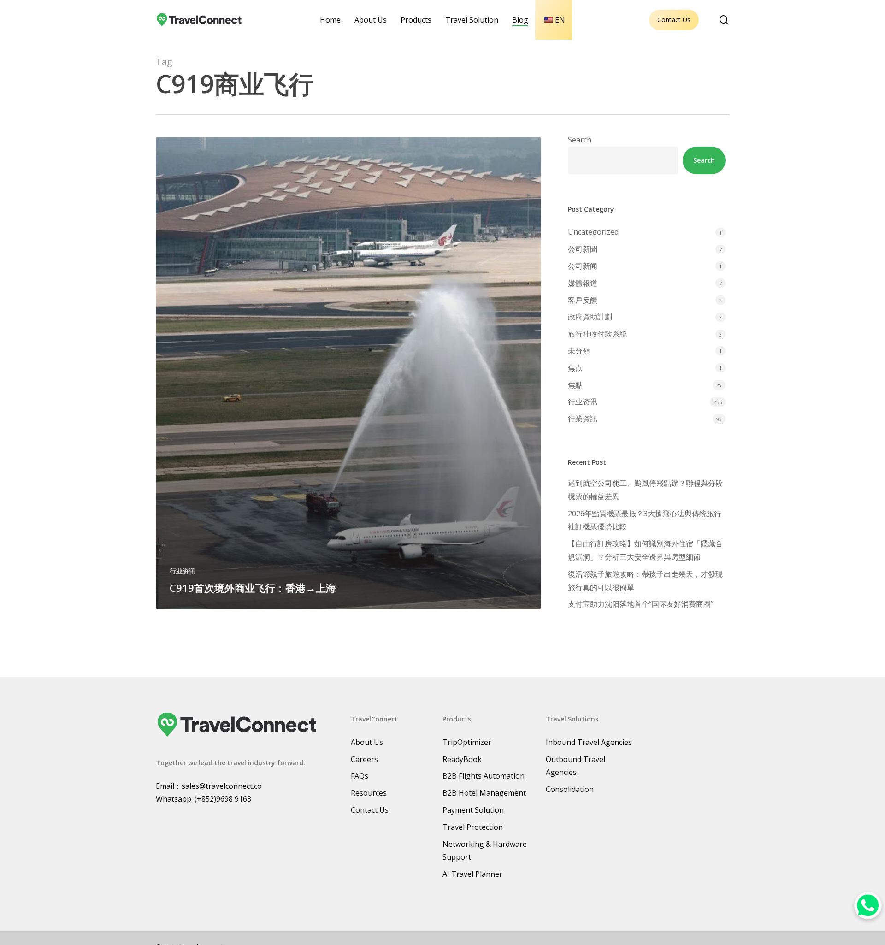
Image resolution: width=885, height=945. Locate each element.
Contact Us (673, 19)
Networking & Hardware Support (484, 850)
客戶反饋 (582, 300)
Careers (364, 759)
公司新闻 (582, 266)
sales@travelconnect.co (222, 786)
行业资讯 (182, 571)
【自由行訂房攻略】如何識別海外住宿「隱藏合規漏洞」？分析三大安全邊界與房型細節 (645, 550)
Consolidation (570, 789)
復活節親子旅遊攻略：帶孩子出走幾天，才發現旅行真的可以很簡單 (645, 580)
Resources (369, 793)
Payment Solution (473, 810)
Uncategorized (593, 232)
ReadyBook (462, 759)
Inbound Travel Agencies (589, 742)
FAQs (359, 776)
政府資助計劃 (590, 317)
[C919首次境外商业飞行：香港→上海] (349, 373)
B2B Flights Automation (483, 776)
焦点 (575, 368)
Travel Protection (472, 827)
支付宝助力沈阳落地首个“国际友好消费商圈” (641, 604)
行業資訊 (582, 418)
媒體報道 (582, 283)
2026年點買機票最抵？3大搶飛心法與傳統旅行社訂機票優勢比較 (644, 520)
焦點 (575, 385)
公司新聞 (582, 249)
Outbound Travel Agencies (575, 766)
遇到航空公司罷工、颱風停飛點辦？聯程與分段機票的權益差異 (645, 490)
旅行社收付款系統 (597, 334)
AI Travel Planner (472, 874)
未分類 (579, 351)
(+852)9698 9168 (223, 799)
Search (579, 140)
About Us (367, 742)
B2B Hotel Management (484, 793)
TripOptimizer (466, 742)
